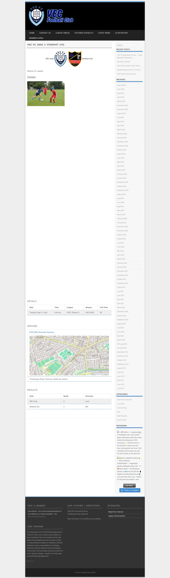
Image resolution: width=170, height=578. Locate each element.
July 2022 (120, 243)
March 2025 (121, 129)
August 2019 (121, 368)
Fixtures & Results (84, 33)
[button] (69, 353)
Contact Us (45, 33)
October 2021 (121, 279)
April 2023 (120, 210)
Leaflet (89, 374)
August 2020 (121, 324)
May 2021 (120, 299)
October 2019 (121, 360)
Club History (121, 33)
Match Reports (122, 416)
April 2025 (120, 125)
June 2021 (120, 295)
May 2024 (120, 162)
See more (30, 561)
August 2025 (121, 113)
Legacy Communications (116, 516)
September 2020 (122, 319)
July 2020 (120, 328)
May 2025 (120, 121)
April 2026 (120, 97)
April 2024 (120, 166)
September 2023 (122, 190)
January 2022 (121, 267)
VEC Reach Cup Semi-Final (126, 74)
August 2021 (121, 287)
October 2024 (121, 150)
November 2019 (122, 356)
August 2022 (121, 239)
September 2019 (122, 364)
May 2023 (120, 206)
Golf (118, 412)
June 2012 (120, 388)
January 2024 (121, 178)
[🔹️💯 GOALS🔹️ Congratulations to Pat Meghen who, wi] (129, 443)
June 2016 (120, 384)
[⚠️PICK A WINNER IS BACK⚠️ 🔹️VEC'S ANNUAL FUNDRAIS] (129, 469)
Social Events (121, 420)
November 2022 (122, 231)
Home (31, 33)
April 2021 (120, 303)
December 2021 (122, 271)
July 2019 (120, 372)
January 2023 (121, 222)
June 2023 (120, 202)
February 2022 (122, 263)
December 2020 (122, 311)
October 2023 (121, 186)
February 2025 (122, 133)
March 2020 (121, 340)
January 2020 (121, 348)
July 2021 (120, 291)
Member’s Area (36, 38)
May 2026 (120, 93)
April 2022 (120, 255)
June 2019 (120, 376)
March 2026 (121, 101)
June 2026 (120, 89)
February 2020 (122, 344)
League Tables (63, 33)
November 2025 (122, 109)
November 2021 (122, 275)
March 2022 (121, 259)
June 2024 (120, 158)
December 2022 (122, 226)
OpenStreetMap (100, 374)
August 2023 (121, 194)
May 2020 (120, 336)
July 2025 (120, 117)
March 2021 (121, 307)
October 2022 (121, 235)
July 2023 (120, 198)
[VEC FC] (50, 26)
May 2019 (120, 380)
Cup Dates (120, 404)
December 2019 (122, 352)
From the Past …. (123, 408)
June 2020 (120, 332)
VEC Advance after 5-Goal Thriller (128, 66)
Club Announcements (124, 399)
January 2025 (121, 137)
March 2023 (121, 214)
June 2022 (120, 247)
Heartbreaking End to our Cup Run (129, 70)
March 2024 (121, 170)
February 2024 (122, 174)
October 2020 (121, 315)
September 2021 (122, 283)
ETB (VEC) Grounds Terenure (41, 332)
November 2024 (122, 146)
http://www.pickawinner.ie (37, 516)
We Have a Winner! (123, 62)
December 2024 (122, 142)
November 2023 (122, 182)
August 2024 (121, 154)
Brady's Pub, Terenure (115, 512)
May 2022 (120, 251)
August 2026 (121, 85)
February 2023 (122, 218)
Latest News (104, 33)
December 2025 (122, 105)
